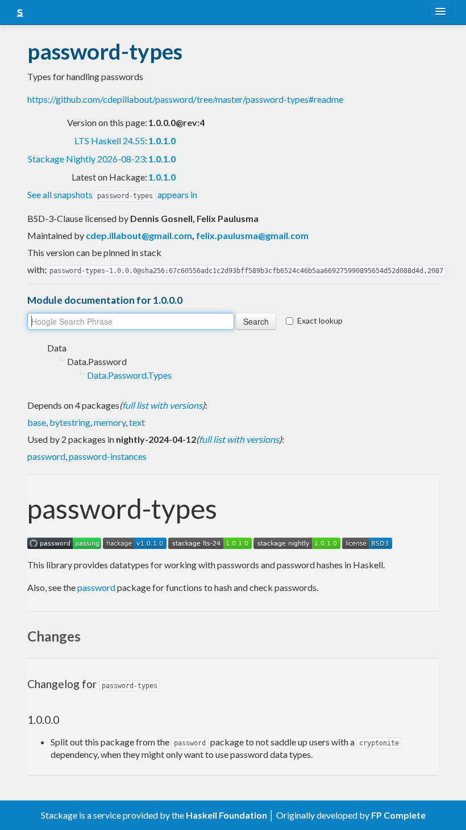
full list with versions (162, 405)
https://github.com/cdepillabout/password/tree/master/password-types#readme (185, 99)
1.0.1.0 (162, 140)
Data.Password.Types (129, 375)
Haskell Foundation (226, 815)
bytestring (69, 422)
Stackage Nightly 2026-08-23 (86, 158)
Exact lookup (320, 320)
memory (110, 422)
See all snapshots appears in (112, 194)
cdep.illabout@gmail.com (139, 235)
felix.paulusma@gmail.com (252, 235)
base (36, 422)
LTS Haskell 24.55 (109, 140)
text (137, 422)
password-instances (108, 456)
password (46, 456)
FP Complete (398, 815)
